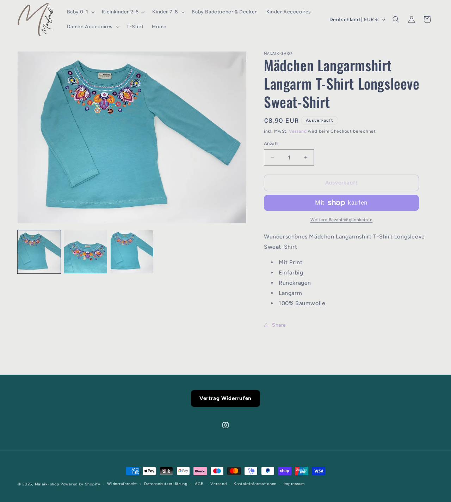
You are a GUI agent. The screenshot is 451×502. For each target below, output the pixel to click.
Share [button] (279, 325)
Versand (298, 131)
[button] (80, 12)
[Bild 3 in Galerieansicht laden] (132, 251)
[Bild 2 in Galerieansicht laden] (85, 251)
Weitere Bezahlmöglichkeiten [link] (341, 219)
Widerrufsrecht (122, 484)
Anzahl (271, 143)
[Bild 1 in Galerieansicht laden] (39, 251)
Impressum (294, 484)
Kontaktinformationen (255, 484)
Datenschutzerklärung (166, 484)
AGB (199, 484)
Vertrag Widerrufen (225, 398)
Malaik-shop (47, 484)
